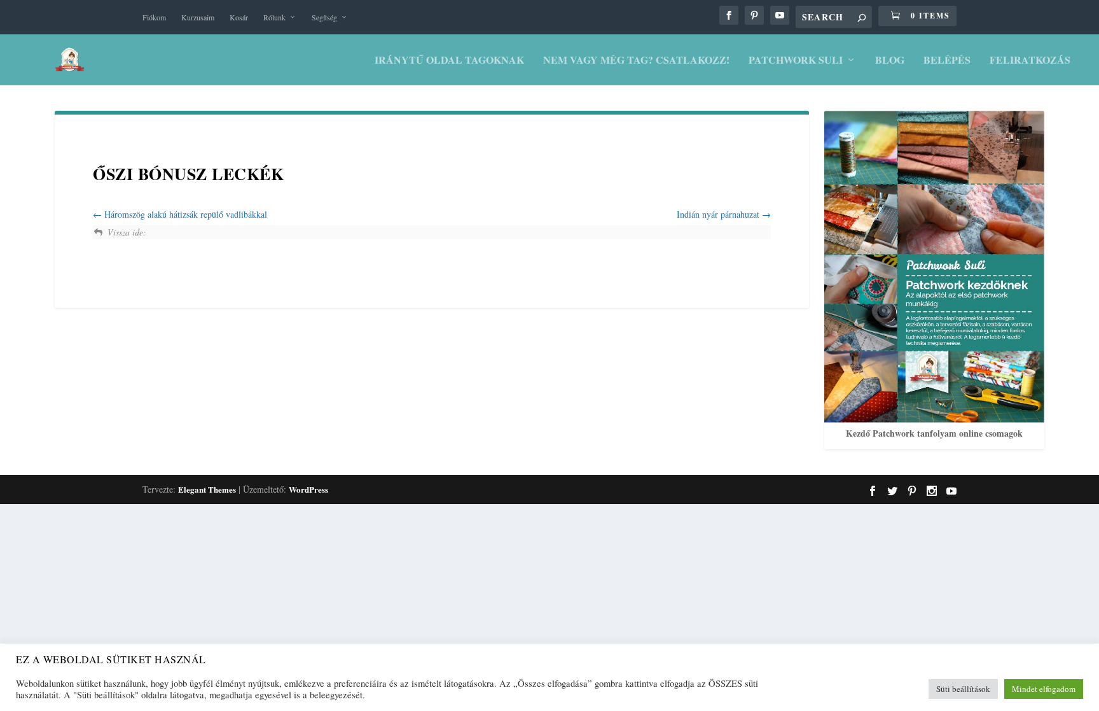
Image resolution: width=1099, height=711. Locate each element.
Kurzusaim (197, 17)
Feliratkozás (1030, 61)
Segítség (324, 17)
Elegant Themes (207, 489)
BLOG (889, 61)
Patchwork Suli (796, 61)
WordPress (308, 489)
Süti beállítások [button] (963, 688)
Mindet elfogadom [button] (1043, 688)
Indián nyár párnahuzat (719, 214)
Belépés (947, 61)
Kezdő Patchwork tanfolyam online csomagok (934, 433)
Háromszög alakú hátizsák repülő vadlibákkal (184, 214)
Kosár (239, 17)
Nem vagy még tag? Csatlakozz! (636, 61)
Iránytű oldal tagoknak (449, 61)
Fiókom (154, 17)
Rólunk (274, 17)
